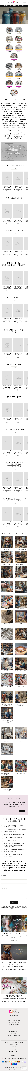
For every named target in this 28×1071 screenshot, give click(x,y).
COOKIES (14, 1047)
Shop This (14, 156)
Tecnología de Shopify (14, 1069)
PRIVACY (14, 1049)
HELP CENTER (14, 1029)
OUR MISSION (14, 1016)
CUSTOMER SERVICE (14, 1031)
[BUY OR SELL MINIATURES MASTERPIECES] (14, 952)
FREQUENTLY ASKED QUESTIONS (14, 1042)
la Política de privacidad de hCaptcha (10, 907)
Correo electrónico (8, 882)
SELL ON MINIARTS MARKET (14, 1020)
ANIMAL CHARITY (14, 1051)
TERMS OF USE (14, 1044)
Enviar (13, 902)
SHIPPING (14, 1033)
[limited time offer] (14, 923)
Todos (14, 168)
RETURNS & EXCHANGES (14, 1036)
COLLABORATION (14, 1022)
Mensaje (4, 888)
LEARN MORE (14, 940)
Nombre (4, 875)
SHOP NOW (14, 1006)
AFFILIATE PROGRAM (14, 1018)
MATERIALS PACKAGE (14, 1038)
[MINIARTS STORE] (14, 985)
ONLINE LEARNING (14, 1024)
